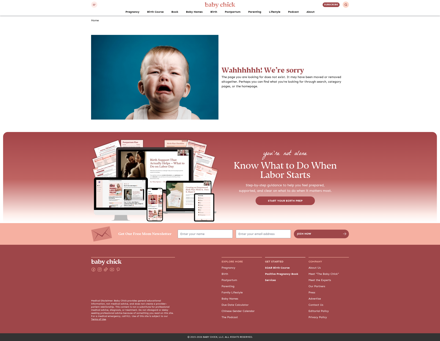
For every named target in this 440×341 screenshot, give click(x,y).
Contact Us (316, 304)
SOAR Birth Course (277, 267)
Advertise (315, 298)
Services (270, 280)
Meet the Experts (320, 280)
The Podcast (230, 317)
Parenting (254, 11)
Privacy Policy (318, 317)
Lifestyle (274, 11)
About (310, 11)
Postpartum (232, 11)
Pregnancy (132, 11)
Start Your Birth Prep (285, 200)
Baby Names (194, 11)
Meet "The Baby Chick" (324, 274)
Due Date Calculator (235, 304)
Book (174, 11)
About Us (315, 267)
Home (95, 20)
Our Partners (317, 286)
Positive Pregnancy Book (281, 274)
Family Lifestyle (232, 292)
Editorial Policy (319, 311)
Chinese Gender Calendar (238, 311)
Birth (213, 11)
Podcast (293, 11)
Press (312, 292)
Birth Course (155, 11)
